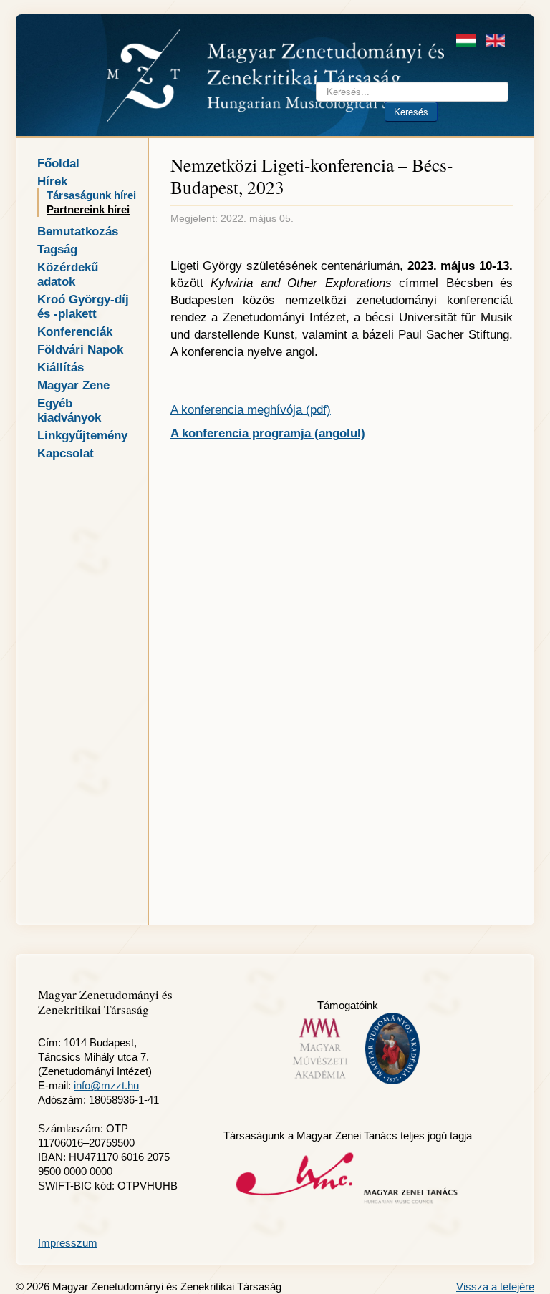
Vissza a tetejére (495, 1286)
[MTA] (392, 1047)
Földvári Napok (80, 349)
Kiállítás (60, 367)
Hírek (52, 181)
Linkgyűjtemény (82, 435)
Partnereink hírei (88, 209)
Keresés (411, 111)
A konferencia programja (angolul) (267, 433)
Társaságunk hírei (91, 195)
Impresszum (67, 1243)
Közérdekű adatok (67, 274)
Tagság (57, 249)
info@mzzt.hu (106, 1085)
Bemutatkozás (77, 231)
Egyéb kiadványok (69, 410)
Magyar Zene (73, 385)
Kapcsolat (65, 453)
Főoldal (58, 163)
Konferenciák (74, 331)
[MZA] (347, 1178)
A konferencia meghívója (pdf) (250, 410)
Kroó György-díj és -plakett (83, 306)
